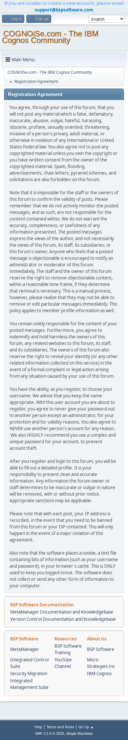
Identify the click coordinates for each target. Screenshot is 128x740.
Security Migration (28, 673)
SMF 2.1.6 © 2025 (49, 733)
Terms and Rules (60, 726)
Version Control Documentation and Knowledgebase (63, 619)
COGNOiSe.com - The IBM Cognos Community (50, 37)
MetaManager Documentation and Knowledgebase (61, 612)
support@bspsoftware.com (64, 10)
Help (38, 726)
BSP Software (100, 649)
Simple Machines (79, 733)
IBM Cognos (99, 673)
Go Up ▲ (86, 726)
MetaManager (24, 649)
